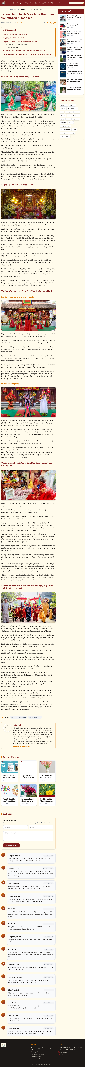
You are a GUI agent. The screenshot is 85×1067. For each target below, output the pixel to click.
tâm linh (63, 108)
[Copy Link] (54, 22)
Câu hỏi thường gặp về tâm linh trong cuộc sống (42, 1048)
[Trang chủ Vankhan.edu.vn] (3, 3)
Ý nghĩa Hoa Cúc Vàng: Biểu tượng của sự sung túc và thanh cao (46, 802)
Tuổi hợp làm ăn (65, 129)
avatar (74, 129)
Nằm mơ (72, 105)
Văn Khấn (51, 3)
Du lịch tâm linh (72, 108)
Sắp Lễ (44, 3)
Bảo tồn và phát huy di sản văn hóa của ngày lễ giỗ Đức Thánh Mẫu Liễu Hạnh (27, 54)
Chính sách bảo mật (36, 1056)
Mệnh (68, 119)
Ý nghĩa (63, 115)
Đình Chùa (59, 3)
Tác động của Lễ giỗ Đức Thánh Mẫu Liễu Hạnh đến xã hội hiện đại (24, 50)
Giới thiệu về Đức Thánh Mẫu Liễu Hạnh (15, 34)
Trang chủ (4, 9)
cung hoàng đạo (65, 126)
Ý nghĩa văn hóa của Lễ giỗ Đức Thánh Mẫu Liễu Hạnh (20, 41)
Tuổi (62, 112)
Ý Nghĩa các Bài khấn (35, 717)
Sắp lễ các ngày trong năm (18, 717)
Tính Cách (69, 112)
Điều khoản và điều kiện (37, 1054)
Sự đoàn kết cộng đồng (12, 47)
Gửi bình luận (12, 845)
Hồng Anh (19, 22)
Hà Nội (72, 133)
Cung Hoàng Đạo (18, 3)
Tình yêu (77, 112)
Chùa (62, 119)
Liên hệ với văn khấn (36, 1059)
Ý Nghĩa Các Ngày (14, 9)
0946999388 (63, 1052)
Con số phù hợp (65, 136)
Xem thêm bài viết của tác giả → (22, 746)
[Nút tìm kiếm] (82, 3)
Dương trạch (64, 133)
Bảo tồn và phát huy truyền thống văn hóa (17, 44)
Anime (71, 122)
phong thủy (64, 105)
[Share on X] (51, 22)
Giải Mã (37, 3)
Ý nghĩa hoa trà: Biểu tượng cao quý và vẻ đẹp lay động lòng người (28, 778)
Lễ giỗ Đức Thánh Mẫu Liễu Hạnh (13, 38)
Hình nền (63, 122)
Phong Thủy (29, 3)
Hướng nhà (76, 119)
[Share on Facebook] (47, 22)
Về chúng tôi (34, 1052)
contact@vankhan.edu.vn (67, 1055)
